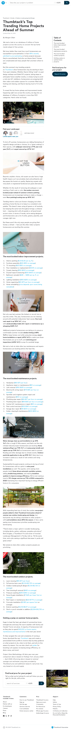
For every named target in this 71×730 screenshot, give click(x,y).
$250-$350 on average (27, 593)
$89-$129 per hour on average (32, 402)
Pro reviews (39, 708)
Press (4, 710)
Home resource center (26, 711)
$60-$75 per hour (20, 383)
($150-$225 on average (24, 387)
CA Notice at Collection (60, 711)
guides (34, 645)
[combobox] (31, 3)
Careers (5, 708)
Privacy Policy (57, 706)
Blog (4, 713)
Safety (55, 702)
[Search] (67, 3)
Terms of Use (57, 704)
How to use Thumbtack (27, 700)
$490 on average (30, 590)
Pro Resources (40, 706)
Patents (55, 708)
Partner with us (7, 704)
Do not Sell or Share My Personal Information (60, 714)
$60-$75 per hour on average (29, 282)
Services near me (25, 706)
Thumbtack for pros (42, 700)
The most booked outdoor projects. (59, 54)
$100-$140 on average (29, 406)
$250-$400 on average (33, 273)
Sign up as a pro (41, 702)
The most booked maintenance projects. (60, 50)
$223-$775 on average (34, 600)
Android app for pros (42, 713)
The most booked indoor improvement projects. (60, 45)
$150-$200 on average (26, 270)
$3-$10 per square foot (29, 602)
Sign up (22, 702)
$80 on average (35, 385)
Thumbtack (6, 18)
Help (54, 700)
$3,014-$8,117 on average (27, 607)
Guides (13, 18)
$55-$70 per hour (23, 581)
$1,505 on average (35, 268)
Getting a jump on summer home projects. (59, 60)
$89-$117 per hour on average (32, 399)
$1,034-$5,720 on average (31, 583)
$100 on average (21, 397)
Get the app (23, 704)
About (5, 702)
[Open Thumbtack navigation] (4, 2)
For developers (7, 706)
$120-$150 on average (27, 263)
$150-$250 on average (28, 280)
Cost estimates (24, 708)
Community (39, 704)
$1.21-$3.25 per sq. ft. (25, 261)
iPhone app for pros (42, 711)
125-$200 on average (28, 409)
